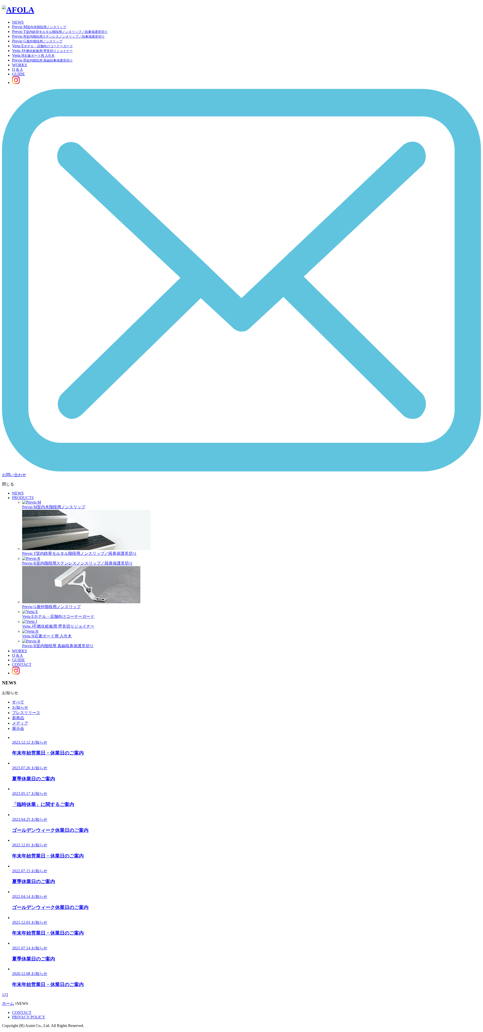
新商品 (18, 718)
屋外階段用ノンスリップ (51, 607)
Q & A (17, 69)
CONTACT (21, 664)
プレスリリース (26, 713)
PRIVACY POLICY (28, 1017)
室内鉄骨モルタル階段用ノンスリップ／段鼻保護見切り (79, 553)
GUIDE (18, 74)
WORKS (19, 65)
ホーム (8, 1003)
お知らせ (20, 707)
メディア (20, 723)
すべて (18, 702)
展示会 (18, 728)
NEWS (18, 22)
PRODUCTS (23, 498)
